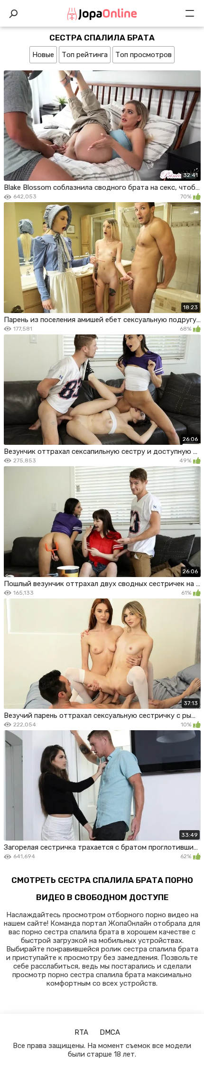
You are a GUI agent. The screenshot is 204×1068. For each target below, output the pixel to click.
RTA (81, 1032)
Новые (43, 54)
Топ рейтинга (85, 54)
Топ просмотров (143, 54)
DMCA (110, 1032)
